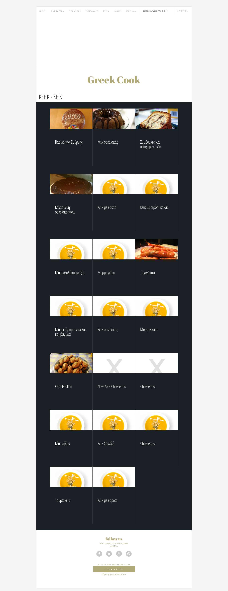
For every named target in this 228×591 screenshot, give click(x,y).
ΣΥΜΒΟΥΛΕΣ (92, 11)
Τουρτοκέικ (62, 500)
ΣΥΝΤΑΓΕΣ (57, 11)
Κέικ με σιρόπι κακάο (154, 207)
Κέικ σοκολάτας (108, 142)
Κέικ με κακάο (107, 207)
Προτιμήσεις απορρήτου (114, 574)
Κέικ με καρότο (108, 500)
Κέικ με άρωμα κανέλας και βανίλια (70, 332)
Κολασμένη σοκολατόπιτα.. (65, 209)
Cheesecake (148, 386)
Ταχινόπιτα (147, 272)
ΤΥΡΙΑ (106, 11)
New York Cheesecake (112, 386)
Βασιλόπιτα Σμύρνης (69, 142)
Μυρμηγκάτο (106, 272)
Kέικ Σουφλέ (106, 443)
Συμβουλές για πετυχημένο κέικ (151, 144)
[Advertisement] (114, 40)
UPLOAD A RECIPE (114, 569)
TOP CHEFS (75, 11)
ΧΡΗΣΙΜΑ (130, 11)
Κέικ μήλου (62, 443)
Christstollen (63, 386)
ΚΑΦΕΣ (117, 11)
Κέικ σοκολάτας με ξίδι (70, 272)
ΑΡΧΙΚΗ (42, 11)
